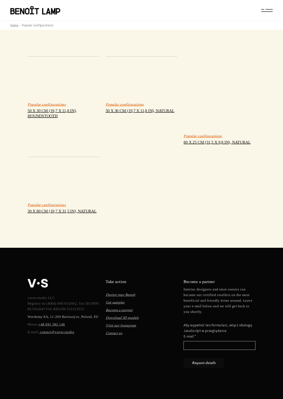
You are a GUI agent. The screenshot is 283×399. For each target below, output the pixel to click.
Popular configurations (47, 104)
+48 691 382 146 (51, 324)
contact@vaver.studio (56, 332)
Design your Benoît (120, 295)
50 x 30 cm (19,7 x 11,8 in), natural (140, 110)
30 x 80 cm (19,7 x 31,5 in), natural (62, 211)
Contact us (114, 333)
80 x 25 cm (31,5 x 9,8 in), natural (217, 142)
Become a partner (119, 310)
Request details (203, 363)
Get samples (115, 302)
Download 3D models (122, 318)
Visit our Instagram (121, 325)
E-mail (190, 336)
